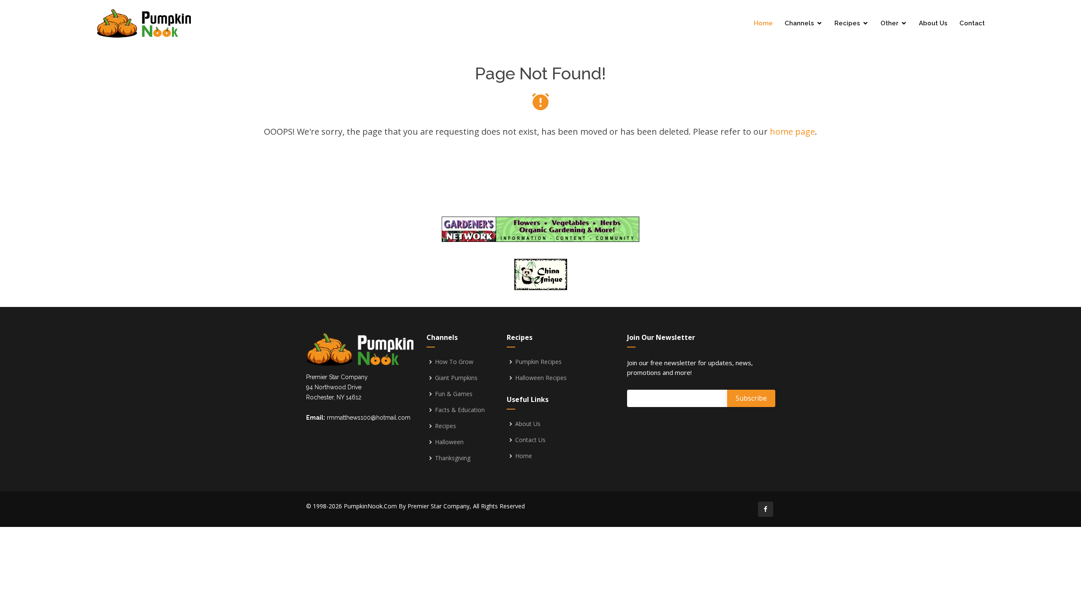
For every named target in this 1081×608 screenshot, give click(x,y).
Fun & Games (454, 394)
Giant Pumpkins (456, 378)
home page (792, 131)
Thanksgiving (452, 458)
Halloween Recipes (541, 378)
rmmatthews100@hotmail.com (368, 417)
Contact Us (530, 440)
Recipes (847, 23)
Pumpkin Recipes (538, 362)
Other (889, 23)
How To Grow (454, 362)
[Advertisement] (540, 178)
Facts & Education (460, 410)
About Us (933, 23)
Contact (972, 23)
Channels (799, 23)
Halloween (449, 442)
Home (763, 23)
